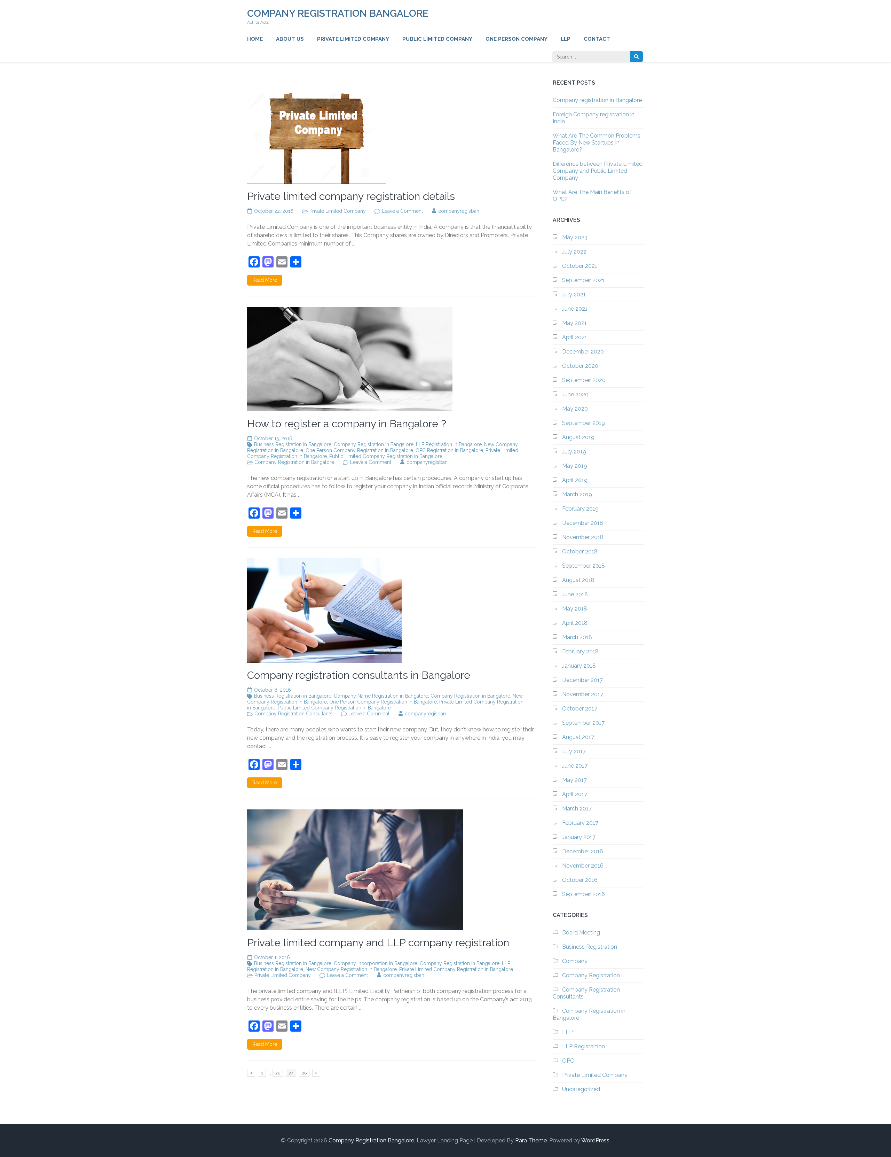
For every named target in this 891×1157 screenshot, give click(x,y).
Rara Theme (531, 1140)
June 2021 (575, 308)
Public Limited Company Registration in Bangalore (385, 456)
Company (575, 961)
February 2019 (580, 508)
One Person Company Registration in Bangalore (359, 450)
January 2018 (579, 665)
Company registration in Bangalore (597, 100)
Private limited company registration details (351, 196)
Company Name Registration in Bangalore (381, 696)
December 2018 (582, 523)
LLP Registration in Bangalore (449, 444)
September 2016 (583, 894)
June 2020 (575, 394)
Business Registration (589, 947)
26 (279, 1073)
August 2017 (578, 737)
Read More (264, 280)
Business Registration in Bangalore (292, 444)
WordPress (595, 1140)
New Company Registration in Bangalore (351, 969)
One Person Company (516, 39)
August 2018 (578, 580)
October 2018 (580, 551)
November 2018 (583, 537)
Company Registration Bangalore (337, 13)
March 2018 (577, 637)
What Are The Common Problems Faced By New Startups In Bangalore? (596, 142)
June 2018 (575, 594)
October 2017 (579, 708)
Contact (597, 39)
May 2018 (574, 608)
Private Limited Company (353, 39)
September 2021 (583, 280)
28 (305, 1073)
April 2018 (575, 623)
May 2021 (574, 323)
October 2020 (580, 366)
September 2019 (583, 423)
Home (255, 39)
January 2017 (579, 837)
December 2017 (582, 680)
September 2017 (583, 723)
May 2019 (574, 466)
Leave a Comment (402, 211)
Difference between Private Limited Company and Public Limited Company (597, 171)
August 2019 (578, 437)
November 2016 (583, 865)
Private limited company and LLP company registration (378, 943)
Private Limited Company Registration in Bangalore (456, 969)
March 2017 (577, 808)
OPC (568, 1060)
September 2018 (583, 565)
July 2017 (574, 751)
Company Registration (591, 975)
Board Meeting (581, 932)
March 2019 (577, 494)
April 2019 (575, 480)
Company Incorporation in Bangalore (375, 963)
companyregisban (458, 211)
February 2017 (580, 823)
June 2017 (575, 765)
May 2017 (574, 780)
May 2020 (575, 408)
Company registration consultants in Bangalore (358, 675)
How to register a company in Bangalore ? (346, 424)
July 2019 (574, 451)
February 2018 (580, 651)
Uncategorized (581, 1089)
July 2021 (574, 294)
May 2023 (575, 237)
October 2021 (579, 266)
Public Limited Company (437, 39)
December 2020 (583, 351)
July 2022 (574, 251)
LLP (565, 39)
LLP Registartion (583, 1046)
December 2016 (582, 851)
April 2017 (574, 794)
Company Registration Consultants (293, 713)
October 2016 (580, 880)
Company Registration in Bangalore (373, 444)
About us (290, 39)
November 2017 (582, 694)
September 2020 (584, 380)
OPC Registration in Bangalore (449, 450)
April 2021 (574, 337)
